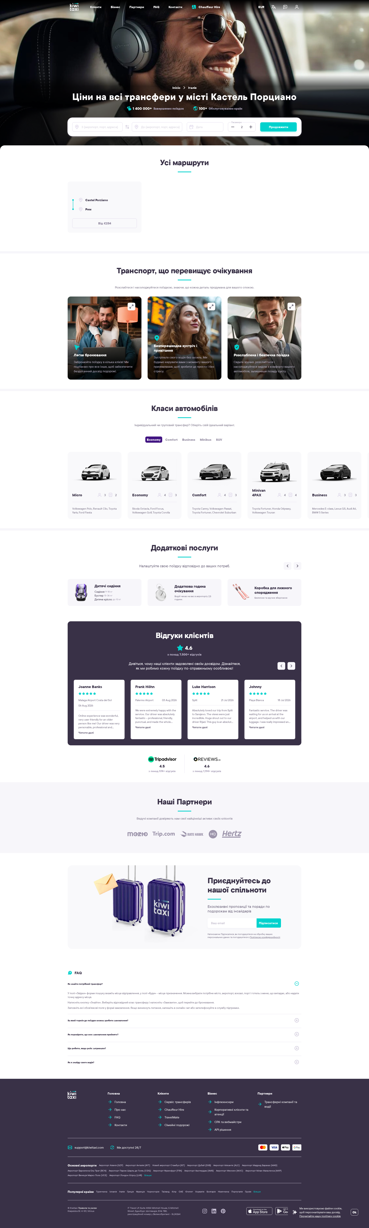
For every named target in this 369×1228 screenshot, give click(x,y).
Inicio (176, 88)
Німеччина (223, 1191)
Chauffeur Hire (209, 7)
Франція (140, 1191)
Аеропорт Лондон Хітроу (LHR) (125, 1175)
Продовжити (278, 127)
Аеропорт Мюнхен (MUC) (229, 1170)
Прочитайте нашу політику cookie (320, 1216)
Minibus (205, 440)
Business (188, 440)
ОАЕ (181, 1191)
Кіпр (174, 1191)
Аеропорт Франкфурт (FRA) (167, 1170)
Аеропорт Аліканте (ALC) (226, 1165)
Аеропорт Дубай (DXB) (199, 1165)
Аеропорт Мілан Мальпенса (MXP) (263, 1170)
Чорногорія (153, 1191)
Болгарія (211, 1191)
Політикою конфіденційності (265, 937)
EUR (261, 7)
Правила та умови (87, 1207)
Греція (130, 1191)
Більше (148, 1175)
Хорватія (199, 1191)
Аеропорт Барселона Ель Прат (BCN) (87, 1170)
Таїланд (166, 1191)
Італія (192, 88)
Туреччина (101, 1191)
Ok (354, 1212)
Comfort (171, 440)
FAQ (156, 7)
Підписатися (268, 923)
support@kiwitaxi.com (89, 1147)
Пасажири (236, 122)
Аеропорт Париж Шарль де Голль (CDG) (130, 1170)
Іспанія (113, 1191)
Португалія (237, 1191)
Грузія (248, 1191)
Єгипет (189, 1191)
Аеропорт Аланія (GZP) (111, 1165)
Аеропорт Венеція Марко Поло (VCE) (87, 1175)
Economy (154, 440)
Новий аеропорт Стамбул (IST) (168, 1165)
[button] (127, 127)
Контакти (175, 7)
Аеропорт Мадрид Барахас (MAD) (259, 1165)
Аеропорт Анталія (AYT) (137, 1165)
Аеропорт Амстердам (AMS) (199, 1170)
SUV (219, 440)
